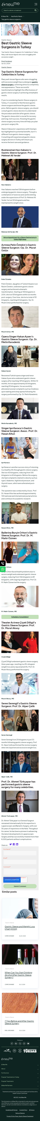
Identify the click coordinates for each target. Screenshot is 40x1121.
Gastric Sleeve (6, 67)
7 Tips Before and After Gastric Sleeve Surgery (19, 1022)
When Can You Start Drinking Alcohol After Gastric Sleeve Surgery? (18, 975)
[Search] (35, 10)
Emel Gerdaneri (6, 61)
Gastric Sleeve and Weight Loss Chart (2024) (20, 927)
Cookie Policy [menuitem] (23, 1110)
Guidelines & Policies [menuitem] (11, 1110)
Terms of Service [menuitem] (20, 1113)
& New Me (4, 16)
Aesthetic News (16, 16)
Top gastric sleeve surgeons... (11, 19)
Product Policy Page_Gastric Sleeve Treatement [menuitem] (20, 1116)
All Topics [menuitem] (31, 1110)
